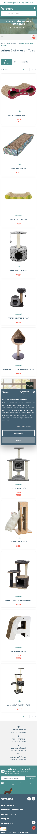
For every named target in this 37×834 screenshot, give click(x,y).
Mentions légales (19, 832)
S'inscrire (30, 778)
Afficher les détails (24, 427)
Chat (8, 43)
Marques (5, 819)
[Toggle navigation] (34, 8)
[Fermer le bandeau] (34, 392)
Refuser (18, 440)
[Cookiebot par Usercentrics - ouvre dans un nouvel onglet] (21, 392)
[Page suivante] (35, 69)
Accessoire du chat (15, 43)
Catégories (6, 823)
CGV (27, 832)
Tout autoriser (18, 433)
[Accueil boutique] (7, 8)
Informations (7, 814)
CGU (32, 832)
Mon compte (6, 806)
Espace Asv (12, 810)
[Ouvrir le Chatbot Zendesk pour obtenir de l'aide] (34, 828)
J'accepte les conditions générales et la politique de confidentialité (17, 784)
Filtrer (6, 63)
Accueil (3, 43)
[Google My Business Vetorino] (3, 828)
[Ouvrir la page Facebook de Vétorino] (29, 798)
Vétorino (4, 832)
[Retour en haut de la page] (33, 822)
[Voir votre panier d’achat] (34, 37)
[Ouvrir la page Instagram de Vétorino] (33, 798)
